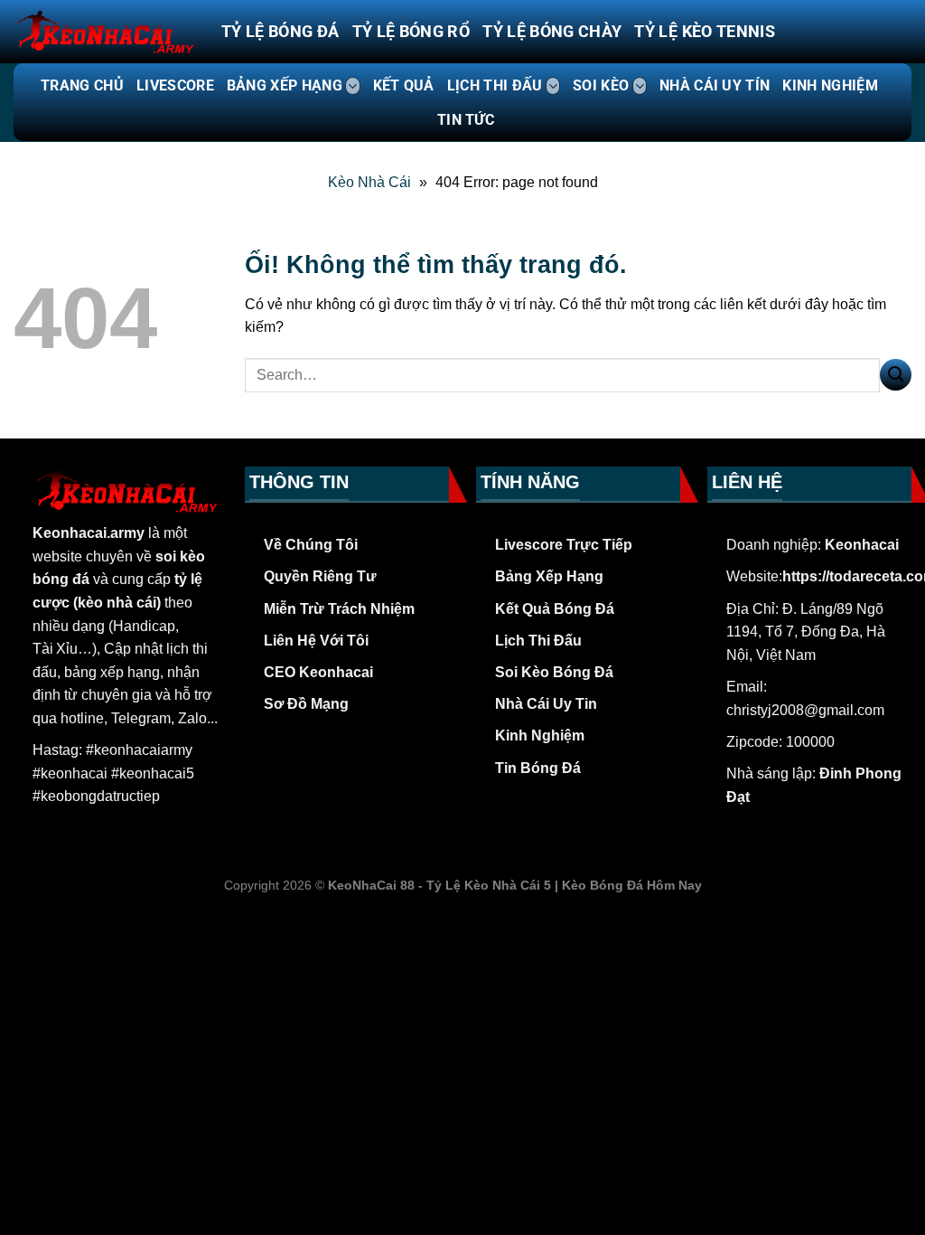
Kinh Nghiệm (539, 735)
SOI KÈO (601, 85)
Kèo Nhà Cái (369, 182)
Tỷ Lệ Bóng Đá (280, 32)
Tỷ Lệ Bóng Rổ (411, 32)
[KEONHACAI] (104, 31)
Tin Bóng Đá (538, 768)
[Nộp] (895, 375)
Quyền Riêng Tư (320, 576)
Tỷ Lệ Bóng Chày (551, 32)
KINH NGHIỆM (830, 85)
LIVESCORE (175, 85)
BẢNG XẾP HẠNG (284, 85)
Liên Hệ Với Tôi (316, 640)
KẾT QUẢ (403, 85)
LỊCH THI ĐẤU (495, 85)
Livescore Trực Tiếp (563, 544)
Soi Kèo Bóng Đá (554, 672)
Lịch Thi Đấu (538, 640)
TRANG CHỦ (82, 85)
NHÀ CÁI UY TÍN (714, 85)
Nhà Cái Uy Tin (546, 704)
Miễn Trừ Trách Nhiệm (339, 609)
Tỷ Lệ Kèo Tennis (704, 32)
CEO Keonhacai (318, 672)
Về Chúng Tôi (311, 544)
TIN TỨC (465, 119)
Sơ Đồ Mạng (306, 704)
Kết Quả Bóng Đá (554, 609)
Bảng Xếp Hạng (549, 576)
